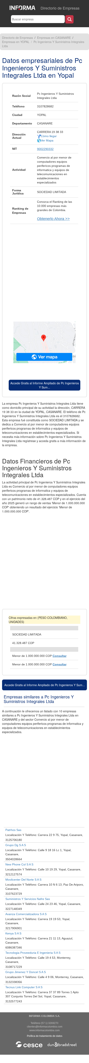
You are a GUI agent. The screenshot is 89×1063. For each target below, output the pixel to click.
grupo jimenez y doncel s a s (25, 972)
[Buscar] (69, 19)
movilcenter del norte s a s (23, 879)
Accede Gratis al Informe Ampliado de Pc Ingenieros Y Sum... (44, 385)
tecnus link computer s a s (23, 987)
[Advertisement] (44, 270)
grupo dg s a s (15, 845)
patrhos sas (13, 830)
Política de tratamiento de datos (44, 1036)
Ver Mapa (47, 140)
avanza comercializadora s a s (26, 914)
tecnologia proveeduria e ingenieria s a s (32, 952)
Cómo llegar (49, 136)
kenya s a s (13, 933)
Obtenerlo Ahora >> (53, 219)
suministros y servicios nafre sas (27, 899)
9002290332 (45, 149)
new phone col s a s (19, 864)
